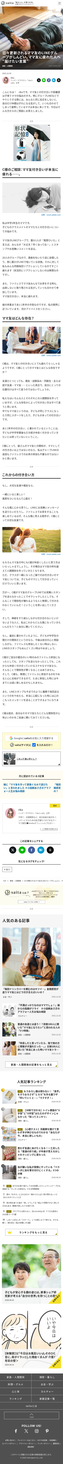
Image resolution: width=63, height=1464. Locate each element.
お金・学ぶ (47, 1384)
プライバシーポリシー (27, 1443)
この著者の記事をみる (50, 829)
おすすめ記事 (42, 1440)
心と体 (16, 1391)
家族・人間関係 (15, 881)
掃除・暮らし (47, 1377)
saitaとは (31, 1406)
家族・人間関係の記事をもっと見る (31, 1064)
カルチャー (47, 1391)
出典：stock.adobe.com (51, 215)
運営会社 (56, 1443)
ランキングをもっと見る (33, 1232)
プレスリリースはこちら (26, 1440)
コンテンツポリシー (9, 1443)
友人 (8, 869)
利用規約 (53, 1440)
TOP (4, 881)
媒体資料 (31, 1447)
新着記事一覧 (47, 1398)
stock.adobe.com (55, 66)
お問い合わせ (10, 1440)
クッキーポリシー (44, 1443)
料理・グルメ (15, 1384)
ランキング (15, 1398)
